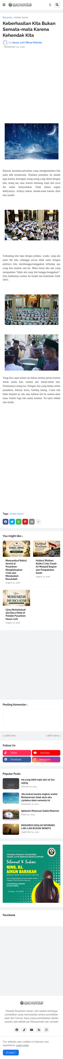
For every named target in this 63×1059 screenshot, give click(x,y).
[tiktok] (24, 1030)
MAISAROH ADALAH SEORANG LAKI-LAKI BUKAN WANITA (38, 827)
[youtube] (31, 1030)
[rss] (39, 1030)
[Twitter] (12, 522)
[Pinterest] (25, 522)
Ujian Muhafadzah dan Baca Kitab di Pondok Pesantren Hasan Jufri (16, 614)
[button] (4, 5)
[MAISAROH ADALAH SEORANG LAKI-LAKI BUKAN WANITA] (11, 829)
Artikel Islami (21, 17)
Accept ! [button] (10, 1052)
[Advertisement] (31, 84)
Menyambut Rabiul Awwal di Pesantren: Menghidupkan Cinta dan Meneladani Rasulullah (16, 569)
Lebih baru (10, 735)
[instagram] (46, 1030)
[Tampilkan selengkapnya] (38, 522)
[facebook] (17, 1030)
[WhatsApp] (19, 522)
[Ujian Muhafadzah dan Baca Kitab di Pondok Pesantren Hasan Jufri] (16, 598)
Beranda (7, 17)
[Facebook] (5, 522)
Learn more (22, 1045)
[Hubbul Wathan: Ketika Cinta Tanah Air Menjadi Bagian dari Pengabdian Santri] (46, 549)
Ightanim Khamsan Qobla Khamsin (40, 811)
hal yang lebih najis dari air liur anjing (38, 781)
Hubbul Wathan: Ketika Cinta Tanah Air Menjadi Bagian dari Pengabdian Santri (46, 566)
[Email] (32, 522)
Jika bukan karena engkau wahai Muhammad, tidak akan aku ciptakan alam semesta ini (39, 797)
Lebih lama (52, 735)
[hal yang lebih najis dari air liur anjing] (11, 783)
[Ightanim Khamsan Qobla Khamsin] (11, 814)
